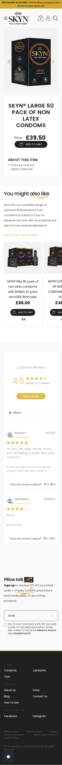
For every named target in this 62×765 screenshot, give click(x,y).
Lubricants (39, 670)
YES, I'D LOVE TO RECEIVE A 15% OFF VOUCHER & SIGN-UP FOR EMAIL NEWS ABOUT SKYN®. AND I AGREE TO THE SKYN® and (32, 629)
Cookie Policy (11, 737)
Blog (6, 696)
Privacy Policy (11, 731)
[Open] (8, 756)
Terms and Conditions (45, 734)
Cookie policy (22, 633)
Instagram (39, 716)
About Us (10, 690)
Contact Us (40, 696)
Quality (54, 731)
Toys (7, 677)
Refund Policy (34, 731)
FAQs (36, 690)
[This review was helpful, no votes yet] (45, 484)
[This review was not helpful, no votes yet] (51, 484)
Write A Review (31, 396)
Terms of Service (13, 734)
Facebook (10, 716)
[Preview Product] (23, 319)
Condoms (10, 670)
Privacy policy (46, 630)
